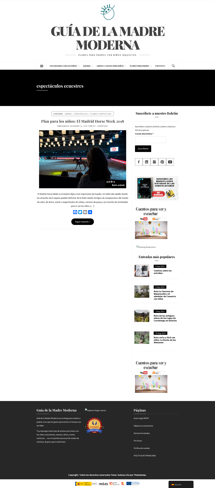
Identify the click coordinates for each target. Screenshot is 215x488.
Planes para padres (139, 66)
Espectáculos (81, 114)
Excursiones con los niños (63, 66)
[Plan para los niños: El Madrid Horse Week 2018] (82, 159)
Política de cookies (142, 448)
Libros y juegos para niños (110, 66)
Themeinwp (140, 474)
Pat (94, 126)
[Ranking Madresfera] (145, 247)
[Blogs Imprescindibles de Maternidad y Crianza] (95, 410)
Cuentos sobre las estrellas (163, 271)
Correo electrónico (144, 133)
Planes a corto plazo (100, 114)
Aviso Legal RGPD (141, 418)
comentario (102, 126)
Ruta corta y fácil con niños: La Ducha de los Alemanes (165, 340)
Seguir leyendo (82, 221)
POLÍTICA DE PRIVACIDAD (145, 455)
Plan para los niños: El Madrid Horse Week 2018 (82, 121)
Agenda (86, 66)
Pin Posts (160, 66)
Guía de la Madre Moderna (107, 37)
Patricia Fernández (142, 433)
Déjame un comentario (143, 425)
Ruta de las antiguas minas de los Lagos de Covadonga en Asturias (165, 318)
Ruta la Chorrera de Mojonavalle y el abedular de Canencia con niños (165, 295)
